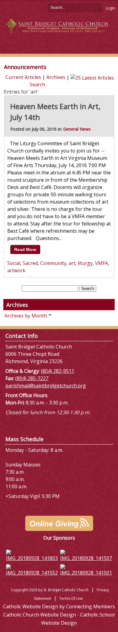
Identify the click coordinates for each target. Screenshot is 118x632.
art (72, 263)
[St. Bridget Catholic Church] (59, 25)
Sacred (30, 263)
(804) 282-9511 (57, 371)
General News (77, 129)
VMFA (101, 263)
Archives (55, 77)
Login (110, 8)
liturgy (85, 263)
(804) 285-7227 (31, 378)
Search (97, 7)
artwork (16, 270)
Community (53, 263)
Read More (25, 249)
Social (13, 263)
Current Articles (23, 77)
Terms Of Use (71, 598)
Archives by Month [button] (26, 315)
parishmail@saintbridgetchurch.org (45, 385)
